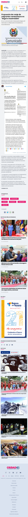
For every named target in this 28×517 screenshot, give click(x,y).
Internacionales (14, 485)
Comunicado (14, 198)
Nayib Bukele (22, 201)
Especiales (14, 497)
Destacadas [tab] (6, 352)
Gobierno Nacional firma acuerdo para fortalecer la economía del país (13, 238)
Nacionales (14, 483)
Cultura (14, 487)
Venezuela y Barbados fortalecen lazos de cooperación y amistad (13, 289)
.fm (9, 476)
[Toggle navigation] (25, 2)
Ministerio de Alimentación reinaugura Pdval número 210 (13, 263)
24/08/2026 (5, 241)
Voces (14, 490)
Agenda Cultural (14, 511)
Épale (12, 476)
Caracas (14, 481)
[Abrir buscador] (22, 2)
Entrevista (14, 509)
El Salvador (12, 201)
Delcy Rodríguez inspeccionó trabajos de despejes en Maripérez (13, 436)
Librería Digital (14, 499)
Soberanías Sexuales (14, 514)
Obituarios (14, 502)
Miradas (14, 504)
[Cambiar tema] (19, 2)
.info (3, 476)
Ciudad (14, 507)
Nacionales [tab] (15, 352)
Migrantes (5, 205)
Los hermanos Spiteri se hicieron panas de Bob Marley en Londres (13, 373)
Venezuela (5, 198)
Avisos (14, 492)
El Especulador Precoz (14, 495)
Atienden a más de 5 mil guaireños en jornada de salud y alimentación (13, 458)
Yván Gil (4, 201)
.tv (6, 476)
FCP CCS (17, 476)
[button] (14, 319)
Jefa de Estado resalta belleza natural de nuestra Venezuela (12, 415)
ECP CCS (22, 476)
